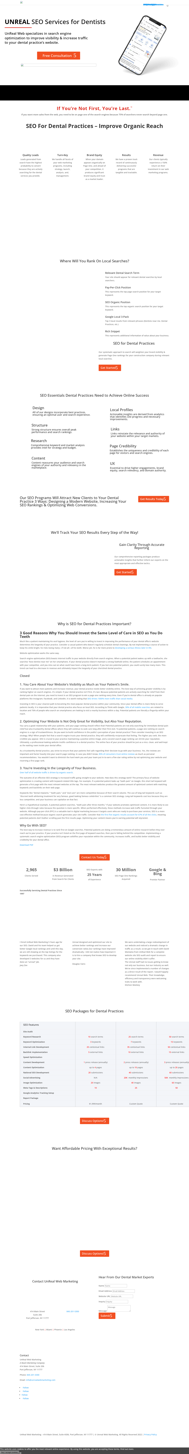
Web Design (79, 1369)
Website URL (104, 1296)
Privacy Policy (150, 1434)
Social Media (80, 1373)
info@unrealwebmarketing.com (40, 1380)
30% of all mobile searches (137, 707)
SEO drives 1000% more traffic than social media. (110, 698)
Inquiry (102, 1301)
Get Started (108, 368)
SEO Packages (80, 1378)
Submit (105, 1316)
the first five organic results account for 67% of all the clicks (128, 814)
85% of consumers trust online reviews (117, 754)
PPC (76, 1359)
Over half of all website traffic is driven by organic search (46, 772)
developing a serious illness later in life (133, 647)
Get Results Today (152, 499)
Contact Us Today (92, 857)
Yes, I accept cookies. (9, 1452)
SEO (76, 1364)
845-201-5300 (73, 1311)
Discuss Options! (93, 1121)
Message (103, 1311)
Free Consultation (57, 55)
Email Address (105, 1291)
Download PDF (26, 845)
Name (101, 1285)
